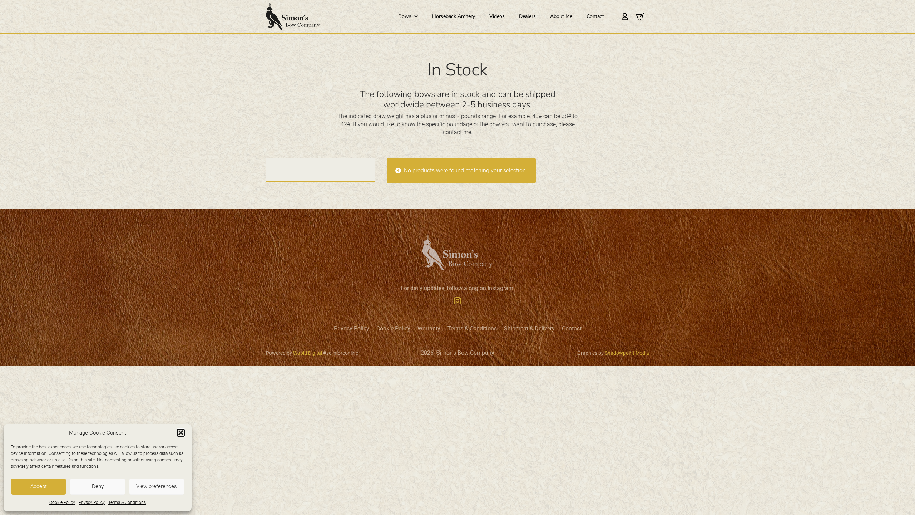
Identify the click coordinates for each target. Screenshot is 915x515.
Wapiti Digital (307, 353)
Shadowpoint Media (627, 353)
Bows (404, 16)
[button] (180, 432)
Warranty (428, 329)
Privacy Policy (92, 502)
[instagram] (457, 300)
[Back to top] (899, 499)
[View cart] (640, 16)
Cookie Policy (62, 502)
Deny (98, 486)
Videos (497, 16)
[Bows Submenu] (418, 16)
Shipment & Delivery (529, 329)
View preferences (156, 486)
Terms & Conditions (127, 502)
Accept (38, 486)
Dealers (527, 16)
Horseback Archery (453, 16)
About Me (561, 16)
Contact (595, 16)
